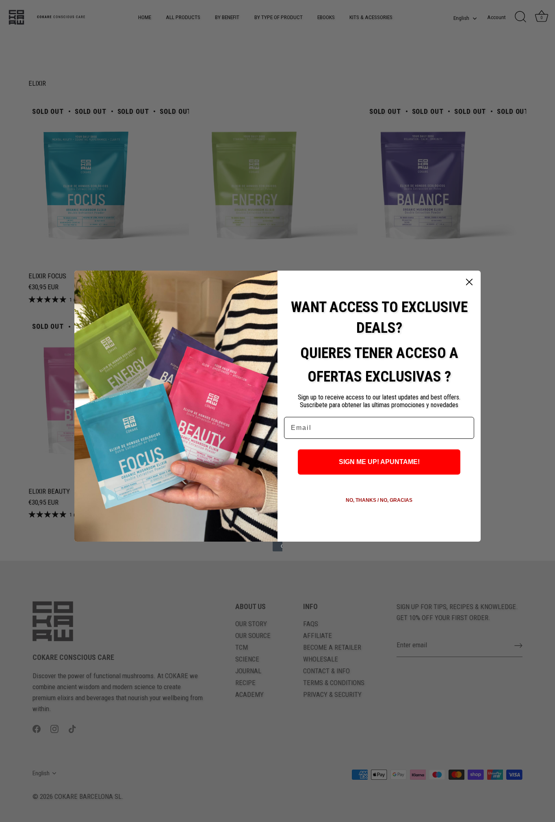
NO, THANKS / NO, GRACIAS (379, 500)
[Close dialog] (469, 282)
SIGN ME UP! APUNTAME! (379, 461)
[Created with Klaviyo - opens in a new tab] (277, 546)
